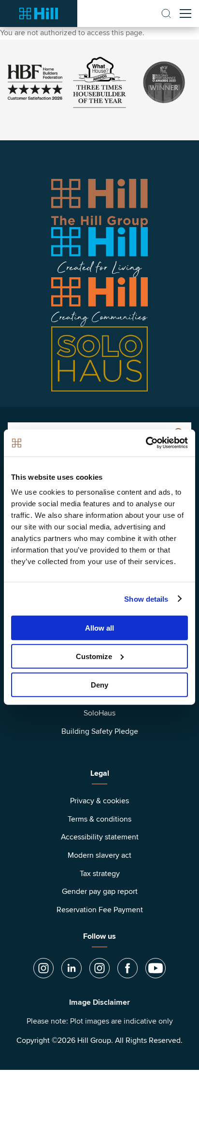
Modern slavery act (99, 855)
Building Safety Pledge (99, 731)
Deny (99, 684)
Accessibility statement (100, 837)
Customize (94, 656)
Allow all (99, 628)
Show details (146, 598)
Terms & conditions (99, 819)
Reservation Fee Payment (100, 910)
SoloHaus (99, 713)
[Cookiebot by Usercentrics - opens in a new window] (145, 443)
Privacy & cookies (99, 801)
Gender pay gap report (100, 891)
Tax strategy (100, 873)
